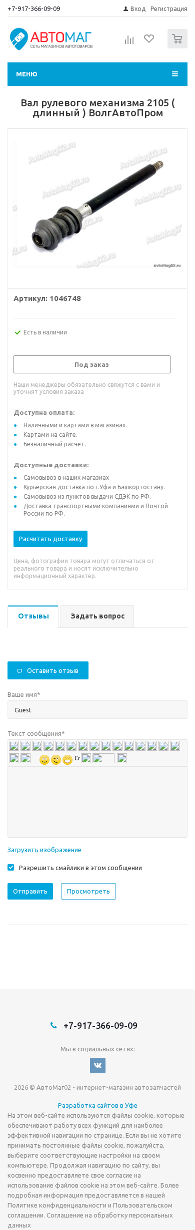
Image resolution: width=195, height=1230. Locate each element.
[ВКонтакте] (98, 1065)
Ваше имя (24, 694)
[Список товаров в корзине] (178, 46)
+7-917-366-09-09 (34, 8)
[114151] (97, 206)
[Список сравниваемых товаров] (129, 43)
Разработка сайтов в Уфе (98, 1105)
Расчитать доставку (50, 538)
